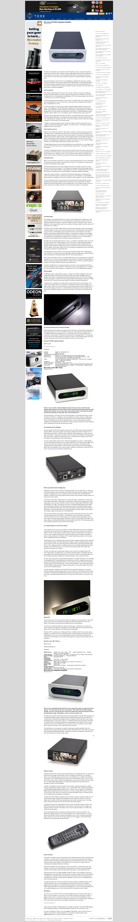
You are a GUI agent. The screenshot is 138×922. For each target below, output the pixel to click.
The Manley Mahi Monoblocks (103, 117)
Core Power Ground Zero (102, 172)
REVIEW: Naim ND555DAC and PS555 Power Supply (102, 135)
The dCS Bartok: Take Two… (103, 202)
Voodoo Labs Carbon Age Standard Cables (102, 42)
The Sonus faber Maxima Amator (102, 160)
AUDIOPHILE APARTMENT (79, 19)
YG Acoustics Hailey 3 (101, 58)
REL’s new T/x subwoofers (102, 183)
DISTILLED (89, 19)
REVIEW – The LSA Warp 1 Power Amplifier (104, 132)
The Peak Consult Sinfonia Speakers (103, 70)
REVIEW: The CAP (100, 149)
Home (27, 918)
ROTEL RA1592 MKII (100, 193)
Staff (52, 918)
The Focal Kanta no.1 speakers (104, 155)
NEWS (52, 19)
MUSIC (70, 19)
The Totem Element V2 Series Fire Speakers (103, 55)
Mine (38, 918)
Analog (56, 918)
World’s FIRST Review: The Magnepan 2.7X (102, 39)
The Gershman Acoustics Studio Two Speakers (102, 170)
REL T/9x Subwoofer (101, 101)
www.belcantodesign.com (50, 346)
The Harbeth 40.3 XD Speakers (103, 89)
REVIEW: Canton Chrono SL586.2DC (102, 147)
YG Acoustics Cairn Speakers (103, 67)
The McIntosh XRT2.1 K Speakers (101, 163)
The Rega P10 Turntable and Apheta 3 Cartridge (103, 115)
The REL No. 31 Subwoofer (102, 74)
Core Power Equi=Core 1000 (103, 157)
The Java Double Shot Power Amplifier (103, 46)
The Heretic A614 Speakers (102, 87)
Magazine (48, 918)
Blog (44, 918)
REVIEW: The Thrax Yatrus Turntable (102, 120)
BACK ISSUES (102, 19)
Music (30, 918)
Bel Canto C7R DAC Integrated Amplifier (57, 22)
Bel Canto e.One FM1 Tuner (53, 368)
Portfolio (60, 918)
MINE (96, 19)
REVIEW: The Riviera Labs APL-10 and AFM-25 (103, 211)
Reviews (34, 918)
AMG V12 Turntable (100, 63)
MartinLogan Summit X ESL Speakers (102, 36)
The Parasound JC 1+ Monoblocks (101, 103)
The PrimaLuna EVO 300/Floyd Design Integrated (103, 92)
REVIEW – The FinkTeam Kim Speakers (102, 126)
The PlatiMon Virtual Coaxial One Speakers (103, 52)
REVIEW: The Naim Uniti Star (103, 123)
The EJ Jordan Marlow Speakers (101, 98)
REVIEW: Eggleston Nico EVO (103, 138)
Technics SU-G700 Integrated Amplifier (103, 180)
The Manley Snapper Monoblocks (101, 112)
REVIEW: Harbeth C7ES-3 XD (102, 153)
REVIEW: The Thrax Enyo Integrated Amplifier (102, 208)
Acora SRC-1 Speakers (101, 83)
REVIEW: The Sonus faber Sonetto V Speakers (102, 205)
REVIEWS (59, 19)
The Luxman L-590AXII (101, 109)
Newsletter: (93, 918)
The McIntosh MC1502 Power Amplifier (103, 167)
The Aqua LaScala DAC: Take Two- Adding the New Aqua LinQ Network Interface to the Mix (103, 176)
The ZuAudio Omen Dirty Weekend (102, 140)
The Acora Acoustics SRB (102, 185)
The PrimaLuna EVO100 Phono (103, 72)
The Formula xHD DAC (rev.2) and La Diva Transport (103, 49)
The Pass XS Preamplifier (102, 33)
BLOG (64, 19)
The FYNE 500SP (99, 85)
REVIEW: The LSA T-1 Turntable (103, 151)
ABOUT (109, 19)
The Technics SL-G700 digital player (103, 188)
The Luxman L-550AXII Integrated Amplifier (101, 191)
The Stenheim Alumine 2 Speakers (102, 144)
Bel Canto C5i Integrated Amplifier (55, 670)
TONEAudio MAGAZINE (36, 16)
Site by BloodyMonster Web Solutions (54, 920)
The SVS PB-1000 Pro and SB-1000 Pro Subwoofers (104, 95)
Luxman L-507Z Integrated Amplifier (102, 77)
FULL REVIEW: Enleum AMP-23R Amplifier (103, 60)
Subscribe (66, 918)
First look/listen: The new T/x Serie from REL (103, 196)
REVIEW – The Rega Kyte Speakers (102, 129)
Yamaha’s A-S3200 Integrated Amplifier (103, 199)
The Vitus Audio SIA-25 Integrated (101, 107)
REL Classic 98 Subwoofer (102, 65)
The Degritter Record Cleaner (101, 80)
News (41, 918)
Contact (71, 918)
